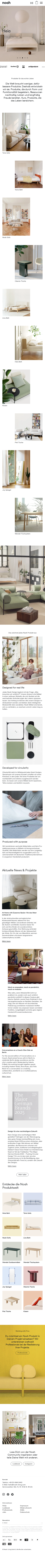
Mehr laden (22, 1174)
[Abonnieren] (42, 1523)
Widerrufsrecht (26, 1508)
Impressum (24, 1506)
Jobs (4, 1512)
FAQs (4, 1506)
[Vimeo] (12, 1495)
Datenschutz (25, 1512)
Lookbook (16, 1464)
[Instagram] (3, 1495)
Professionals (23, 1353)
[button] (17, 57)
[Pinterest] (8, 1495)
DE (31, 3)
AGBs (22, 1510)
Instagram (28, 1464)
